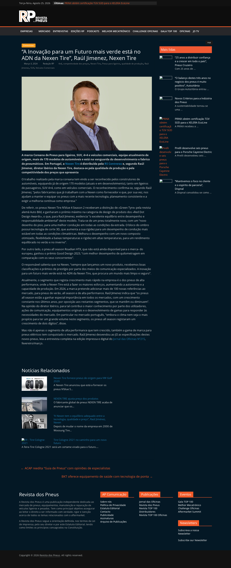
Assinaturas (107, 518)
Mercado (44, 31)
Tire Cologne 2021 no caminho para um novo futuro (80, 441)
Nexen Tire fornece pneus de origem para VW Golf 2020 (83, 379)
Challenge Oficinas (145, 31)
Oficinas (185, 31)
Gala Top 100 (169, 31)
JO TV (196, 31)
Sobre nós (106, 501)
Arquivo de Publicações (113, 521)
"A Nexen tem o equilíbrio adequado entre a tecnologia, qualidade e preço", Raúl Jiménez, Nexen (80, 419)
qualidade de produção (132, 63)
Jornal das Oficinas (149, 501)
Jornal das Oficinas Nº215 (129, 339)
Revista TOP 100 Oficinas (153, 515)
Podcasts (93, 31)
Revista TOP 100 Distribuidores (148, 510)
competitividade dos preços (76, 63)
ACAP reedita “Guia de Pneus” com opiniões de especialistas (65, 468)
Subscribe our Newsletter (192, 540)
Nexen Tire (95, 63)
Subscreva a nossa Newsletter (188, 532)
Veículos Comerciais (45, 67)
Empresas (26, 31)
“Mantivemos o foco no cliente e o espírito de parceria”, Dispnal (192, 184)
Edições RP (77, 31)
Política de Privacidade (113, 505)
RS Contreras (113, 164)
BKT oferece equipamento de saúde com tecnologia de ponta (107, 476)
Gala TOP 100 (185, 501)
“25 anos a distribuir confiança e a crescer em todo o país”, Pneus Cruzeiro (192, 61)
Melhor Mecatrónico (116, 31)
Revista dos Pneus (149, 505)
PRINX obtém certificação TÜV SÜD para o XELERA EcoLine (97, 3)
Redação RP (48, 63)
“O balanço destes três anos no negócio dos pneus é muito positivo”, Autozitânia (193, 81)
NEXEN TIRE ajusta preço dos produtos (76, 398)
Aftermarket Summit (189, 511)
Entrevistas (60, 31)
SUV (32, 67)
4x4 (60, 63)
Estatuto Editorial (110, 508)
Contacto (105, 511)
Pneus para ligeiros (111, 63)
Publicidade (107, 515)
